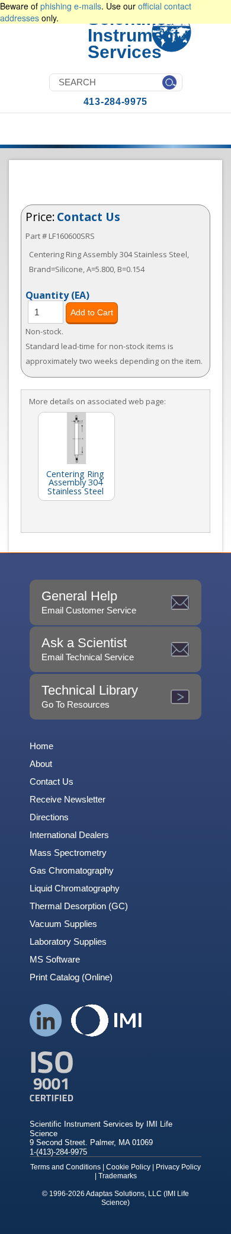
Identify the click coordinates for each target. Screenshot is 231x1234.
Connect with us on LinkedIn (46, 1020)
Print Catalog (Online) (71, 977)
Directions (49, 817)
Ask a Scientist (87, 648)
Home (41, 746)
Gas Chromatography (72, 870)
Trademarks (117, 1176)
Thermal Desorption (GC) (79, 906)
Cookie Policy (128, 1167)
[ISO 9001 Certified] (115, 1076)
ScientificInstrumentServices (133, 35)
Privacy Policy (178, 1167)
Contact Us (88, 217)
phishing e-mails (70, 6)
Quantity (57, 294)
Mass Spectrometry (68, 853)
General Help (88, 602)
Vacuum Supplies (63, 924)
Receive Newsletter (67, 799)
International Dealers (69, 835)
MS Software (55, 959)
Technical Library (89, 696)
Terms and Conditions (65, 1167)
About (41, 764)
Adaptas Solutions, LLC (124, 1194)
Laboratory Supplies (68, 941)
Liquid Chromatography (75, 888)
